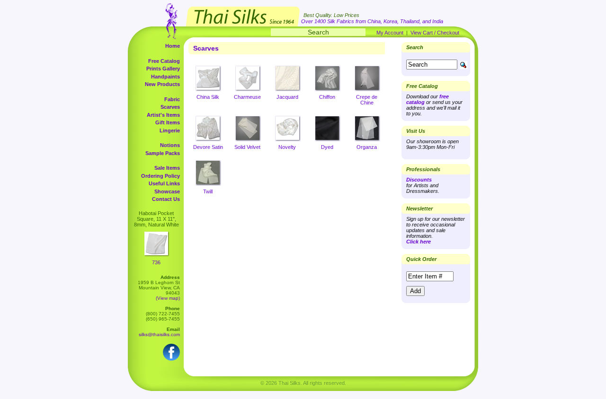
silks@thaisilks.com (159, 334)
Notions (170, 145)
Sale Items (167, 168)
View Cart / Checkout (434, 32)
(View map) (168, 298)
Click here (418, 241)
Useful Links (164, 183)
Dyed (327, 147)
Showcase (167, 191)
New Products (162, 84)
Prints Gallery (163, 68)
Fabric (172, 99)
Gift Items (167, 122)
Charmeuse (247, 97)
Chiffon (327, 97)
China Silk (207, 97)
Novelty (287, 147)
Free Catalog (164, 61)
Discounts (419, 179)
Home (172, 46)
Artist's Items (163, 115)
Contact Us (166, 199)
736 (156, 262)
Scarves (170, 107)
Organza (366, 147)
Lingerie (170, 130)
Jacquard (287, 97)
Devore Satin (208, 147)
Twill (208, 191)
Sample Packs (162, 153)
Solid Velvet (247, 147)
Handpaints (165, 76)
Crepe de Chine (366, 99)
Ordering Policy (160, 176)
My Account (389, 32)
